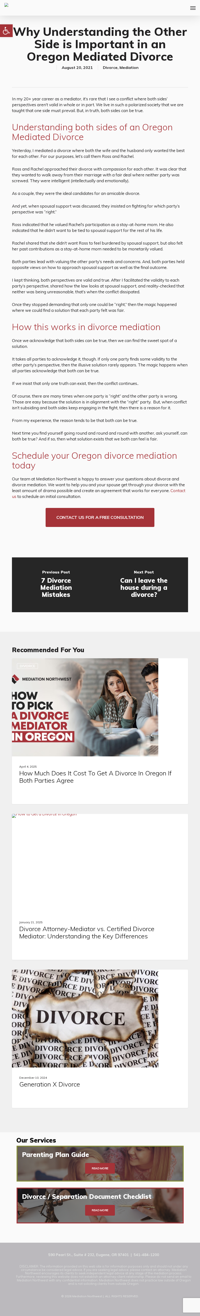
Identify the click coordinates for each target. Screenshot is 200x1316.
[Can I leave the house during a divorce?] (144, 584)
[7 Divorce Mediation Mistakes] (56, 584)
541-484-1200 (146, 1254)
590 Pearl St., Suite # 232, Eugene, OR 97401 (88, 1254)
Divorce (110, 67)
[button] (6, 30)
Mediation (129, 67)
